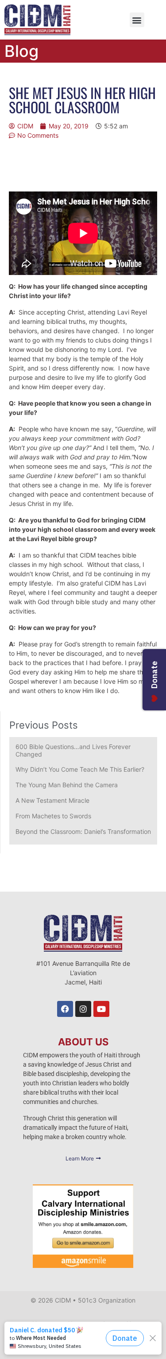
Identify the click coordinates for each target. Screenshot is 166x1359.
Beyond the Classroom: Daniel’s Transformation (83, 831)
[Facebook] (65, 1009)
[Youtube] (101, 1009)
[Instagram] (83, 1009)
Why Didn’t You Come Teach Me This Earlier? (79, 769)
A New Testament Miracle (52, 800)
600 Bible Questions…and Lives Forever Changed (73, 750)
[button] (137, 19)
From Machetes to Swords (53, 816)
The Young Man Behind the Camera (66, 785)
